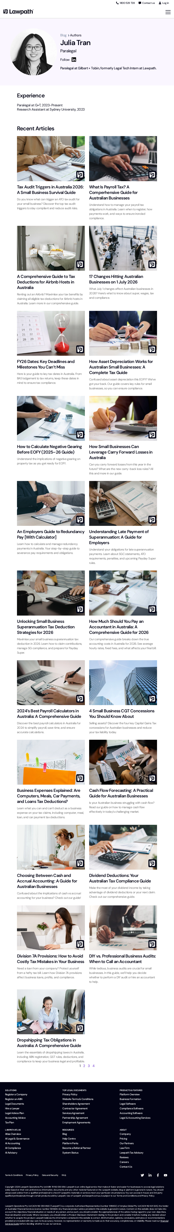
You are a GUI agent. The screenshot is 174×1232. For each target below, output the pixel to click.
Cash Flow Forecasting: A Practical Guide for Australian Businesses (121, 793)
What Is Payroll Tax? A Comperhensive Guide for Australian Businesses (113, 192)
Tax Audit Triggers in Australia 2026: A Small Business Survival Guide (50, 189)
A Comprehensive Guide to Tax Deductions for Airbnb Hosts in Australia (46, 282)
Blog (63, 35)
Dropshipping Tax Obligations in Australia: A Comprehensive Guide (49, 1042)
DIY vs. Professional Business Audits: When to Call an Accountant (122, 958)
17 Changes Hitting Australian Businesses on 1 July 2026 (116, 279)
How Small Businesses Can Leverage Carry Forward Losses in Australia (120, 452)
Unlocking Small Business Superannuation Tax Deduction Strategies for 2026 (46, 627)
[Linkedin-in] (150, 1175)
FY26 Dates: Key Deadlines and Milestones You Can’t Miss (45, 364)
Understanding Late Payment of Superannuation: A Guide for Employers (119, 537)
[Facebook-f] (157, 1175)
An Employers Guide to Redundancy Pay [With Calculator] (50, 534)
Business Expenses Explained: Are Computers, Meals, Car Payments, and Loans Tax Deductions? (48, 796)
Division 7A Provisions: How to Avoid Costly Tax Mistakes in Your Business (50, 958)
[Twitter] (142, 1175)
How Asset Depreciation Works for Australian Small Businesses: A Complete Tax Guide (121, 367)
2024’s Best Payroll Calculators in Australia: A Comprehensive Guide (49, 713)
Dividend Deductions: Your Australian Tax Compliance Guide (120, 878)
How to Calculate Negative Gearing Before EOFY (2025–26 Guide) (49, 449)
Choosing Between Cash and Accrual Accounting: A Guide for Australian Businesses (47, 881)
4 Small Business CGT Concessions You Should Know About (121, 713)
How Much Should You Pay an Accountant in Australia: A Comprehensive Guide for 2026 (119, 627)
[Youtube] (165, 1175)
